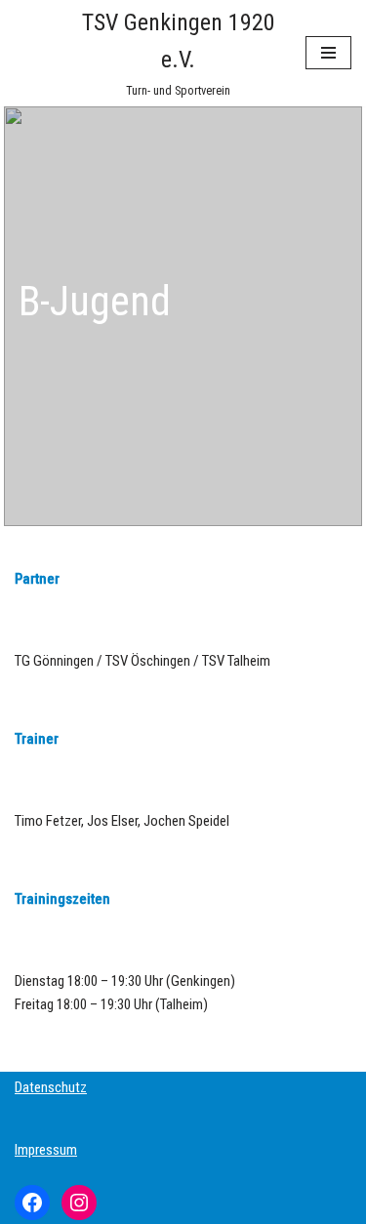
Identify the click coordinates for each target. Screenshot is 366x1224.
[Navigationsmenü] (328, 52)
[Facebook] (32, 1202)
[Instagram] (79, 1202)
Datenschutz (51, 1087)
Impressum (46, 1150)
